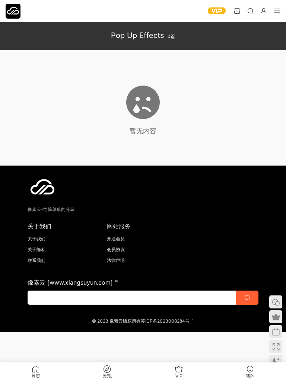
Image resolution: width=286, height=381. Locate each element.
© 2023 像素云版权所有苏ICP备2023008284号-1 (143, 321)
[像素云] (13, 11)
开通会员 (116, 238)
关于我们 (36, 238)
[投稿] (236, 10)
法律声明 (116, 260)
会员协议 (116, 249)
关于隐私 (36, 249)
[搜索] (250, 10)
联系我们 (36, 260)
